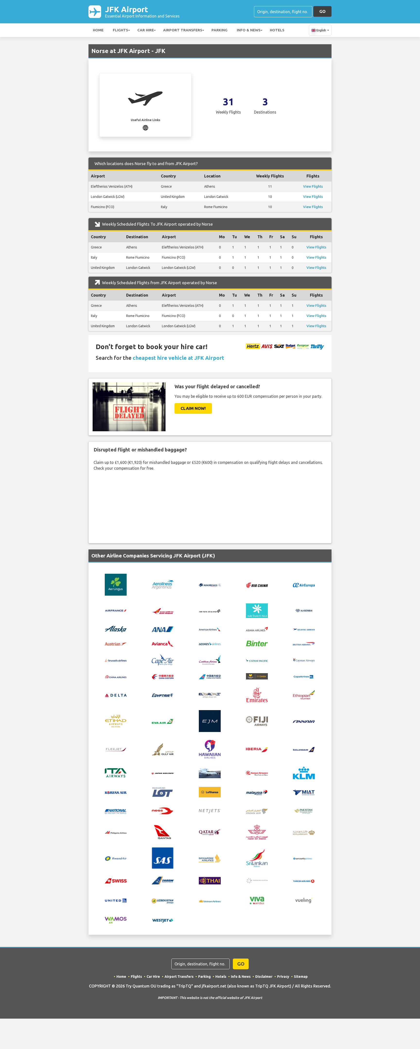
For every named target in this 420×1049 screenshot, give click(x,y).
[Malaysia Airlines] (257, 792)
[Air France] (116, 610)
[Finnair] (304, 721)
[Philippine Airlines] (116, 832)
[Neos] (163, 810)
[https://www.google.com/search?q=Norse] (145, 127)
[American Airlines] (210, 629)
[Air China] (257, 584)
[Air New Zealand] (210, 610)
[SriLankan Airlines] (257, 857)
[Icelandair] (304, 749)
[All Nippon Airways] (163, 629)
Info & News (249, 30)
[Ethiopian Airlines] (304, 694)
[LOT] (163, 792)
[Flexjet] (116, 749)
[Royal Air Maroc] (257, 831)
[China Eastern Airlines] (163, 676)
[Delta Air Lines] (116, 695)
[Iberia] (257, 749)
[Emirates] (257, 694)
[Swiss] (116, 880)
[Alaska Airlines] (116, 628)
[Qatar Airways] (210, 831)
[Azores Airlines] (210, 643)
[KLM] (304, 772)
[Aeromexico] (210, 584)
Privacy (283, 976)
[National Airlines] (116, 811)
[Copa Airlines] (304, 676)
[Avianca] (163, 643)
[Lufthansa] (210, 792)
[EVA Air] (163, 721)
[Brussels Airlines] (116, 660)
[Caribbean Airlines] (210, 659)
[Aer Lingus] (116, 584)
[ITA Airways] (116, 772)
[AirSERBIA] (304, 610)
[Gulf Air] (163, 749)
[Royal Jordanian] (304, 832)
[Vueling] (304, 900)
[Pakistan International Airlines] (304, 810)
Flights (120, 30)
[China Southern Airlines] (210, 676)
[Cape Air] (163, 659)
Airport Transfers (182, 30)
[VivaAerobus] (257, 900)
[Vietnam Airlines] (210, 900)
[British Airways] (304, 643)
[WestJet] (163, 920)
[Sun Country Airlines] (304, 858)
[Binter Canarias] (257, 643)
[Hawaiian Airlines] (210, 749)
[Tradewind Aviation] (257, 880)
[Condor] (257, 676)
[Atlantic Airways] (304, 629)
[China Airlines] (116, 676)
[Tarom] (163, 880)
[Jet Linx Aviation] (210, 772)
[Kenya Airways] (257, 773)
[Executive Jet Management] (210, 720)
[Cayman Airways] (304, 660)
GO (322, 11)
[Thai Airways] (210, 880)
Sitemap (301, 976)
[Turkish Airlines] (304, 880)
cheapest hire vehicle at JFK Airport (178, 358)
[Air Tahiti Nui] (257, 610)
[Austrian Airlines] (116, 643)
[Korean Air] (116, 792)
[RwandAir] (116, 858)
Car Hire (145, 30)
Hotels (277, 30)
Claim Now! (193, 408)
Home (98, 30)
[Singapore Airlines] (210, 857)
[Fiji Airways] (257, 720)
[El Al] (210, 695)
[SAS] (163, 857)
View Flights (313, 186)
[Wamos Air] (116, 919)
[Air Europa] (304, 584)
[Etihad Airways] (116, 720)
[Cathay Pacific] (257, 660)
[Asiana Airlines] (257, 628)
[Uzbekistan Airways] (163, 900)
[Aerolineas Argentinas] (163, 584)
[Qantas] (163, 831)
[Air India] (163, 610)
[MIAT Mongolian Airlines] (304, 792)
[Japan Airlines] (163, 773)
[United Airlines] (116, 900)
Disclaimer (263, 976)
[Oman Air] (257, 811)
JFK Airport (142, 11)
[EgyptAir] (163, 695)
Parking (219, 30)
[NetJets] (210, 811)
